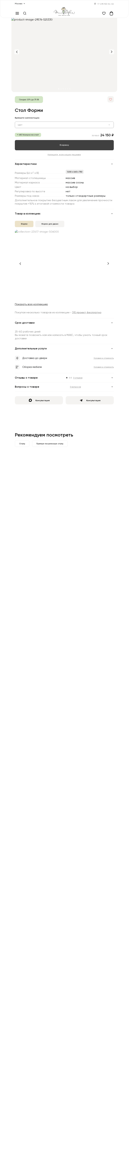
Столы (22, 443)
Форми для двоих (49, 224)
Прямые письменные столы (49, 443)
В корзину (64, 145)
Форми (24, 224)
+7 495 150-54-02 (105, 4)
